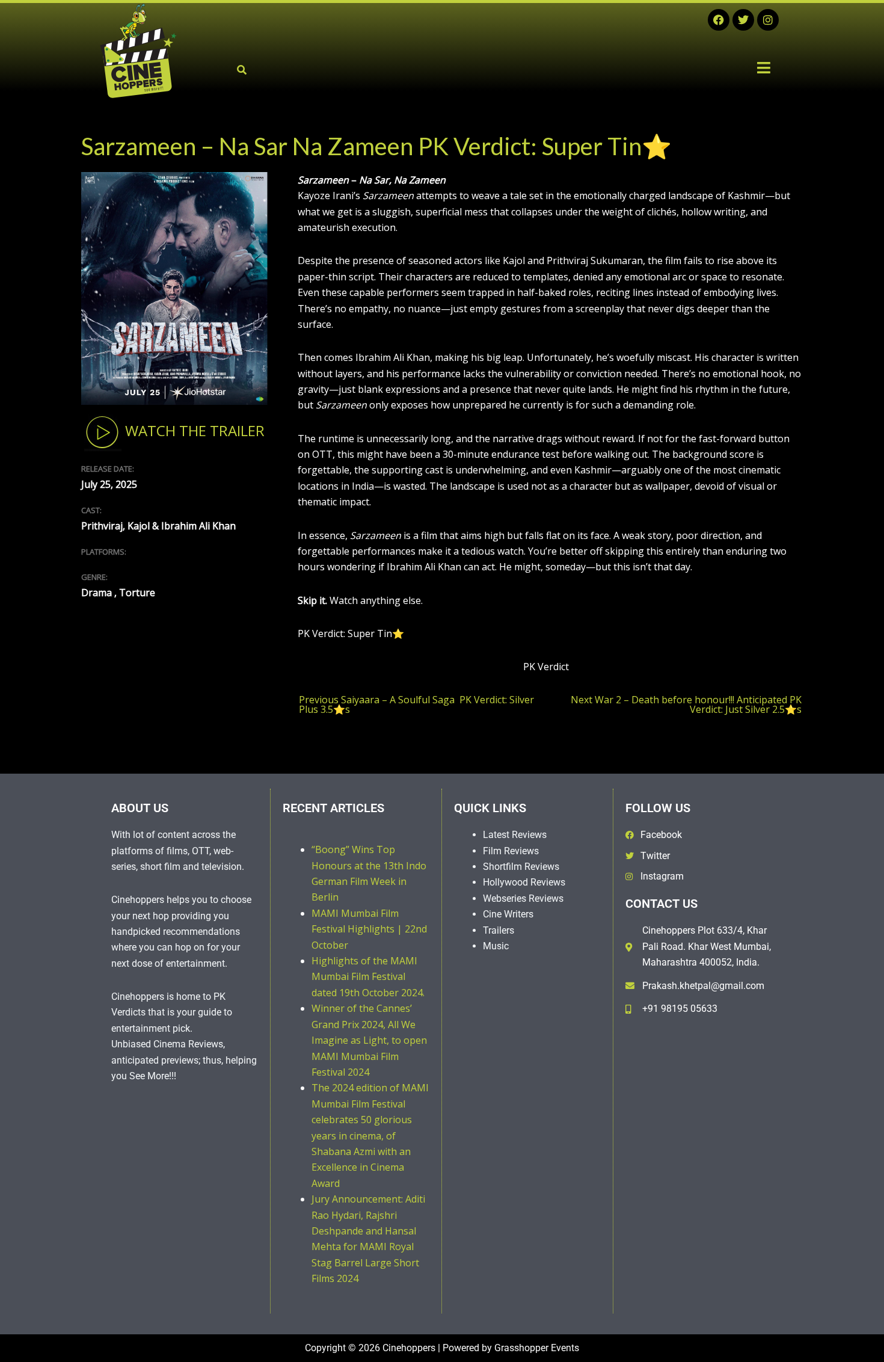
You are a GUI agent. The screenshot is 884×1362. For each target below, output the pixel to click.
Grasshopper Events (536, 1348)
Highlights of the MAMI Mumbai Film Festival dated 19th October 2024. (368, 976)
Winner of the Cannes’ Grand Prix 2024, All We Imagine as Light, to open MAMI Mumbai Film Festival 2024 (369, 1040)
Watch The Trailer (193, 430)
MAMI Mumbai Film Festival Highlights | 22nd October (369, 929)
